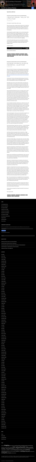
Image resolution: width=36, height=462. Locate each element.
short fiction (11, 451)
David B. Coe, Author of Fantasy (8, 8)
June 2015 (2, 419)
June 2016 (2, 402)
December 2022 (3, 316)
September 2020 (3, 357)
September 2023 (3, 301)
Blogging (8, 15)
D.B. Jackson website (4, 207)
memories (32, 448)
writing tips (9, 452)
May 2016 (2, 404)
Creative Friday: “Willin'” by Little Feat (18, 18)
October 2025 (3, 264)
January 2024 (3, 296)
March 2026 (3, 256)
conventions (5, 447)
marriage (29, 448)
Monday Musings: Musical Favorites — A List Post (17, 64)
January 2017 (3, 390)
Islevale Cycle (15, 448)
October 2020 (3, 355)
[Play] (8, 48)
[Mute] (25, 48)
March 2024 (3, 293)
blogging (6, 445)
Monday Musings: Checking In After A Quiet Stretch (8, 243)
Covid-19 (8, 447)
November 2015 (3, 412)
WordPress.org (3, 439)
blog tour (10, 445)
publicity (23, 449)
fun (5, 448)
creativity (11, 447)
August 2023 (3, 303)
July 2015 (2, 417)
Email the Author (3, 219)
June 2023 (2, 306)
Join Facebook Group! (4, 204)
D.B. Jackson (12, 15)
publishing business (4, 451)
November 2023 (3, 298)
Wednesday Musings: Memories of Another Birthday (9, 241)
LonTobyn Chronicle (21, 448)
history (7, 448)
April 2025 (3, 274)
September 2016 (3, 397)
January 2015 (3, 424)
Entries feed (3, 435)
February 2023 (3, 313)
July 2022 (2, 325)
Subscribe (3, 230)
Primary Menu (35, 8)
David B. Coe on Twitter (4, 209)
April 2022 (3, 330)
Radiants (9, 451)
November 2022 (3, 318)
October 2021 (3, 340)
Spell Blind (14, 451)
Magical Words (3, 217)
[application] (18, 48)
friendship (3, 448)
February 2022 (3, 333)
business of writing (21, 445)
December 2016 (3, 392)
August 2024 (3, 284)
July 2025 (2, 269)
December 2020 (3, 352)
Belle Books (2, 445)
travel (19, 451)
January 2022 (3, 335)
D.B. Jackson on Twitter (4, 214)
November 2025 (3, 262)
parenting (13, 449)
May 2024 (2, 289)
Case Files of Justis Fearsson (28, 445)
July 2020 (2, 360)
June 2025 (2, 271)
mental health (3, 449)
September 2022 (3, 321)
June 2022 (2, 326)
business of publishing (15, 445)
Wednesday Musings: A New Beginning (7, 248)
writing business (32, 451)
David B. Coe (16, 15)
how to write (11, 448)
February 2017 (3, 389)
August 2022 (3, 323)
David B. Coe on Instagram (5, 212)
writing (22, 451)
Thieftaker (17, 451)
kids (18, 448)
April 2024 (3, 291)
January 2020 (3, 370)
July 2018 (2, 380)
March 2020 (3, 367)
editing (29, 447)
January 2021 (3, 350)
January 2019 (3, 375)
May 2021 (2, 343)
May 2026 (2, 254)
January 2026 (3, 259)
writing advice (27, 451)
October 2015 (3, 414)
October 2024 (3, 281)
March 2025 (3, 276)
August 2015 (3, 416)
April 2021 (3, 345)
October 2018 (3, 377)
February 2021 (3, 348)
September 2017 (3, 387)
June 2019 (2, 372)
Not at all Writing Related (22, 15)
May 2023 (2, 308)
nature (8, 449)
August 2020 (3, 358)
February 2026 (3, 257)
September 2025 (3, 266)
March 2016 (3, 407)
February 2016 (3, 409)
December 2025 (3, 261)
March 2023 (3, 311)
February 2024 (3, 294)
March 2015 (3, 421)
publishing (27, 449)
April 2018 (3, 384)
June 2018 (2, 382)
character (2, 447)
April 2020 (3, 365)
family (31, 447)
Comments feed (3, 437)
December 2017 (3, 385)
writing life (4, 452)
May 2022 (2, 328)
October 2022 (3, 320)
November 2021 (3, 338)
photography (17, 449)
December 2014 (3, 426)
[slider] (27, 48)
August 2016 (3, 399)
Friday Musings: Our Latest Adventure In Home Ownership (9, 246)
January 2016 (3, 411)
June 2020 (2, 362)
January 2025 (3, 279)
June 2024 (2, 288)
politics (21, 449)
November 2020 (3, 353)
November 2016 (3, 394)
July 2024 (2, 286)
